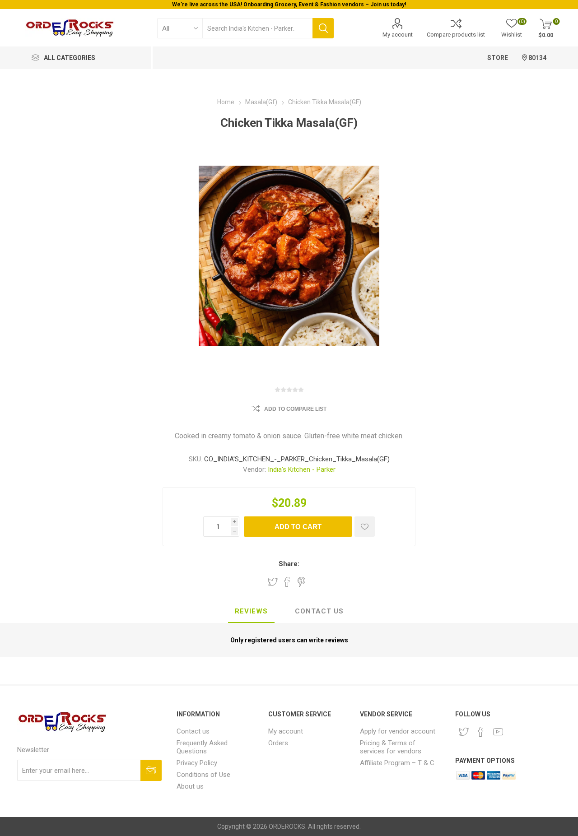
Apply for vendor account (397, 731)
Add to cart (298, 526)
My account (397, 34)
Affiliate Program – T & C (397, 763)
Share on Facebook (287, 582)
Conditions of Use (203, 775)
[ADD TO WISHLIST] (364, 526)
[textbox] (257, 28)
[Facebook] (481, 732)
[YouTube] (498, 732)
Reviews (251, 611)
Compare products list (456, 34)
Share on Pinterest (301, 582)
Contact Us (319, 611)
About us (190, 786)
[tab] (251, 611)
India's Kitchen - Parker (302, 469)
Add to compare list (295, 409)
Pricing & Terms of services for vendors (390, 747)
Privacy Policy (197, 763)
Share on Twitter (273, 582)
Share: (289, 564)
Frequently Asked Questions (202, 747)
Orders (278, 743)
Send (151, 770)
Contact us (193, 731)
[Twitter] (464, 732)
